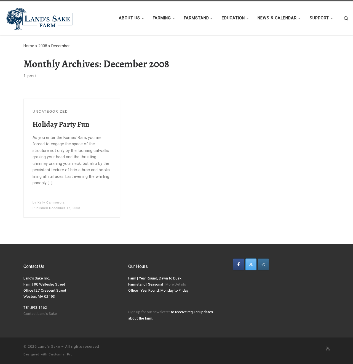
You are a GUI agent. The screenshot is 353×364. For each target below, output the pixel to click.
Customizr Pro (61, 354)
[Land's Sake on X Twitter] (251, 264)
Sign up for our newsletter (149, 312)
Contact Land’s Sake (40, 313)
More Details (175, 284)
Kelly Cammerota (51, 202)
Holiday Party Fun (61, 124)
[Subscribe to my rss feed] (328, 349)
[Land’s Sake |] (38, 17)
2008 (42, 46)
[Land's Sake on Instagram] (263, 264)
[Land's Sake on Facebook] (238, 264)
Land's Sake (49, 346)
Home (28, 46)
